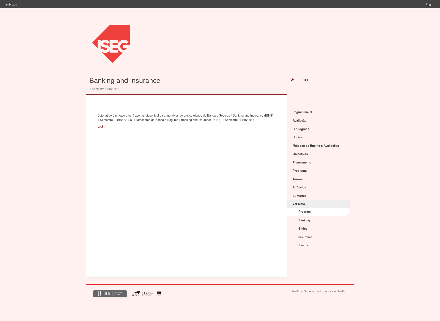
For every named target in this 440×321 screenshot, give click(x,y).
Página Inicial (302, 112)
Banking (304, 220)
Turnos (297, 179)
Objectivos (300, 154)
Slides (302, 228)
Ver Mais (299, 203)
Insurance (305, 237)
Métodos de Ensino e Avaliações (316, 145)
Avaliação (299, 120)
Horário (298, 137)
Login (429, 4)
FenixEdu (10, 4)
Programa (300, 170)
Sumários (299, 195)
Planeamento (302, 162)
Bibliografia (301, 129)
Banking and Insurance (124, 80)
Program (304, 211)
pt (298, 79)
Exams (303, 245)
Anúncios (299, 187)
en (306, 79)
